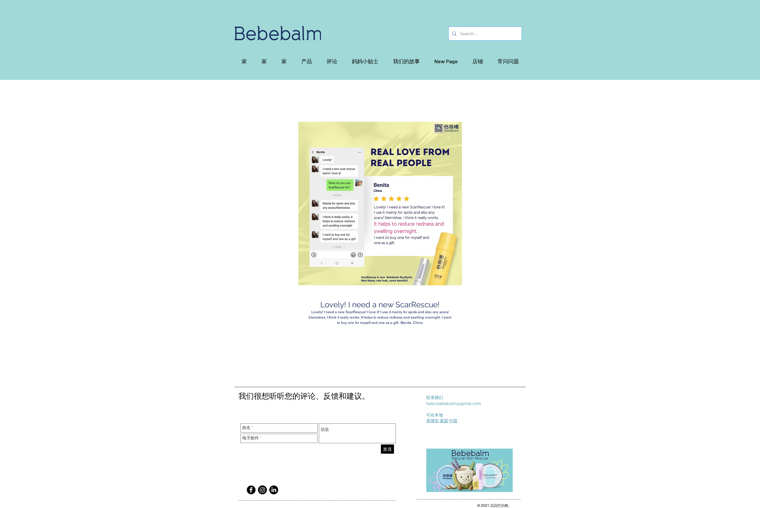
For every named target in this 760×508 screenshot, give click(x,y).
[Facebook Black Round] (251, 489)
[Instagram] (262, 489)
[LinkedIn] (273, 489)
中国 (453, 420)
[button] (306, 61)
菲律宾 (432, 420)
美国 (444, 420)
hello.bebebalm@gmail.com (453, 403)
